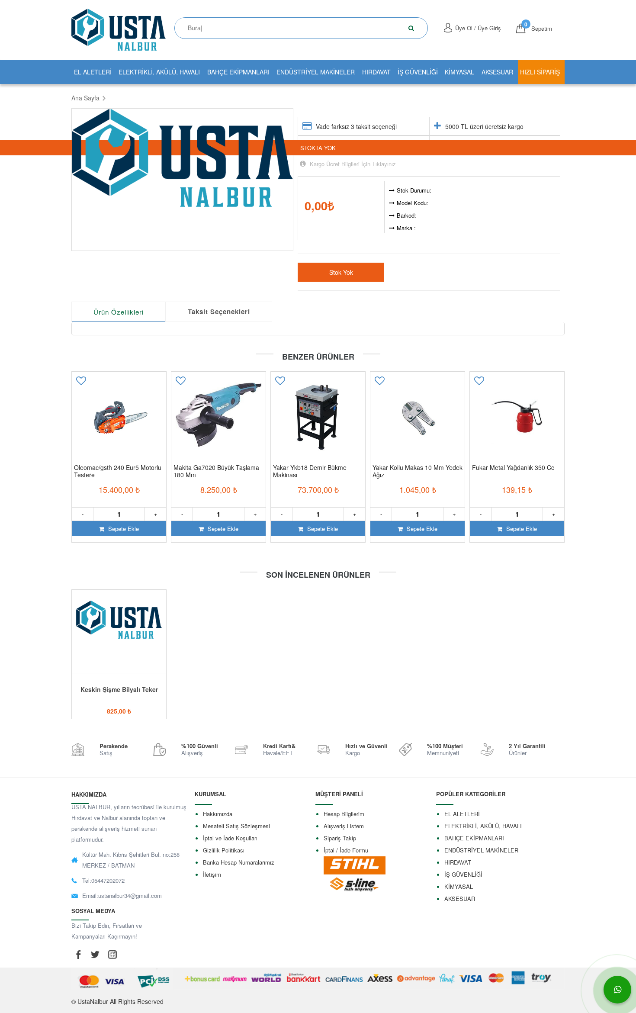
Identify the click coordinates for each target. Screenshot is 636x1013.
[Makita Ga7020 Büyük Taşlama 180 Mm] (218, 417)
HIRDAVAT (376, 72)
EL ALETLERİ (93, 72)
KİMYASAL (459, 72)
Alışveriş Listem (344, 826)
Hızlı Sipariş (540, 72)
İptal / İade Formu (346, 850)
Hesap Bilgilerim (344, 814)
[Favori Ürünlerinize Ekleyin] (81, 383)
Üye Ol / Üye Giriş (478, 28)
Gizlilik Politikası (223, 850)
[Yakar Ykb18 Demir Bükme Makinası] (318, 417)
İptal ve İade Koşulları (230, 838)
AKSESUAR (497, 72)
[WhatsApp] (617, 989)
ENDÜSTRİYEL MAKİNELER (315, 72)
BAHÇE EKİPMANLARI (238, 72)
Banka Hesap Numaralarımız (238, 862)
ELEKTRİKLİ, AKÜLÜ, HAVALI (159, 72)
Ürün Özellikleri (118, 311)
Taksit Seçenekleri (219, 311)
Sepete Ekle (122, 528)
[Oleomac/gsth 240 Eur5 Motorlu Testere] (119, 417)
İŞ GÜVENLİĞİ (418, 72)
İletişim (212, 874)
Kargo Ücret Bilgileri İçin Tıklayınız (352, 164)
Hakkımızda (217, 814)
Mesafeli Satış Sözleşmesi (236, 826)
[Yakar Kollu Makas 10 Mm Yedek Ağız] (418, 417)
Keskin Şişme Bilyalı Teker (119, 689)
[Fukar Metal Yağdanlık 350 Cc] (517, 417)
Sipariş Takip (340, 838)
